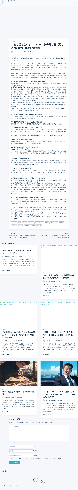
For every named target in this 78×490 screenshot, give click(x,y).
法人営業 (20, 225)
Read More (5, 270)
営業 (56, 222)
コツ (19, 222)
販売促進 (33, 225)
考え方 (3, 247)
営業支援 (14, 225)
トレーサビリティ (39, 222)
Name (35, 446)
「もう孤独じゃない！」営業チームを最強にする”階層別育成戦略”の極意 (55, 235)
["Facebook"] (3, 471)
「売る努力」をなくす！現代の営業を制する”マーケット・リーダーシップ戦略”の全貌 (23, 235)
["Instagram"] (6, 471)
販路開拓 (39, 225)
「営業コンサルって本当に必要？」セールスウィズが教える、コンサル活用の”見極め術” (59, 394)
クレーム (14, 222)
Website (35, 455)
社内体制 (26, 225)
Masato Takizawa (19, 51)
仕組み (47, 222)
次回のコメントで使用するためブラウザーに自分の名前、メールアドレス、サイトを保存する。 (36, 459)
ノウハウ (13, 41)
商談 (52, 222)
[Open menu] (74, 3)
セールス (31, 222)
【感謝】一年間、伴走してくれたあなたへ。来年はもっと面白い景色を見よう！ (59, 335)
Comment (12, 443)
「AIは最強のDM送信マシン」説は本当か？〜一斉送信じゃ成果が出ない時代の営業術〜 (18, 335)
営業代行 (61, 222)
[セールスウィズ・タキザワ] (9, 3)
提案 (3, 389)
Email (35, 451)
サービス (24, 222)
